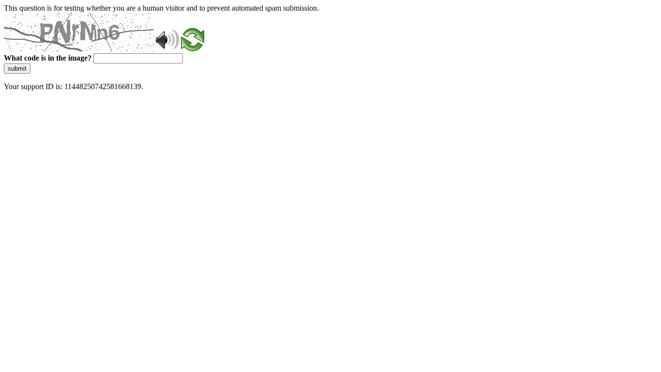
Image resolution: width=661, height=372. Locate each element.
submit (17, 68)
